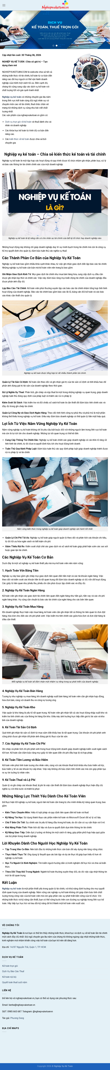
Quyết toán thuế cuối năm (14, 982)
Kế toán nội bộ (9, 977)
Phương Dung (17, 1018)
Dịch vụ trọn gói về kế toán (18, 121)
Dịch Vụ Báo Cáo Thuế (13, 971)
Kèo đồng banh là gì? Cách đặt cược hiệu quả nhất (27, 910)
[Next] (104, 30)
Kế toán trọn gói (10, 966)
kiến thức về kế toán (19, 139)
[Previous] (5, 30)
